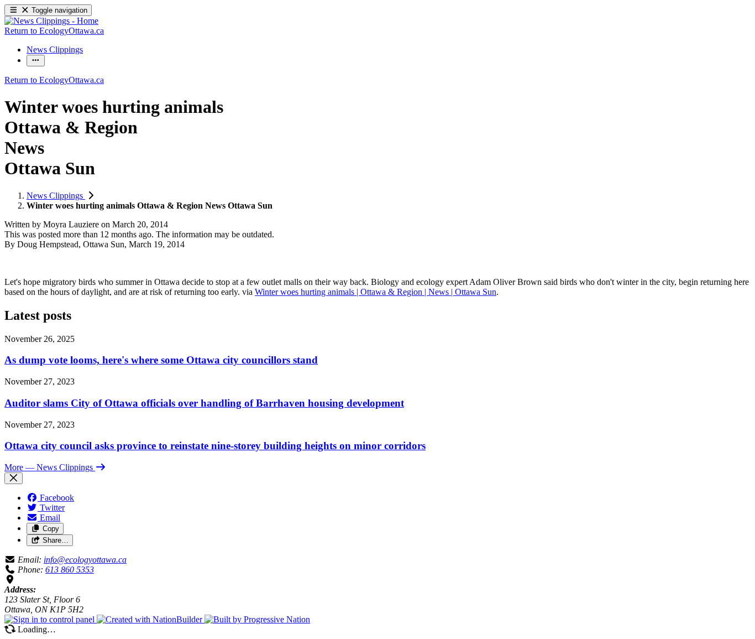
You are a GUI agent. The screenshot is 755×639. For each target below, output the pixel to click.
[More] (36, 60)
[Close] (13, 478)
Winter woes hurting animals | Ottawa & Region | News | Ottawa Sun (375, 292)
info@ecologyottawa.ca (85, 559)
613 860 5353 (69, 569)
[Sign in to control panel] (50, 619)
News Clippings (56, 195)
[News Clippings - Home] (51, 20)
